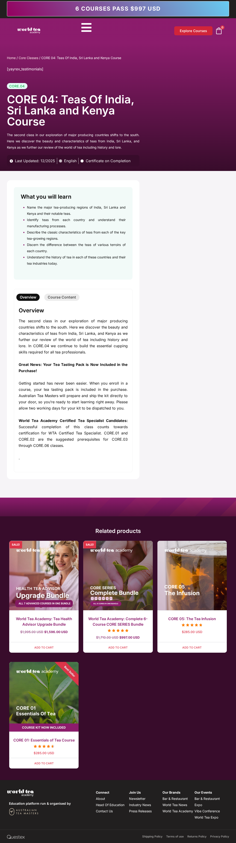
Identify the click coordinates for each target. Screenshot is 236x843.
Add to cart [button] (44, 647)
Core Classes (28, 58)
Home (11, 58)
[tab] (28, 297)
